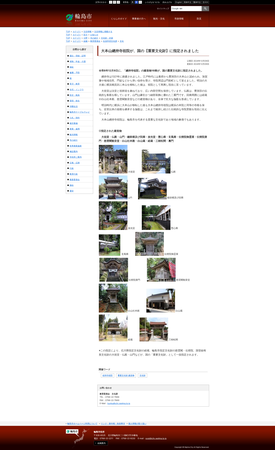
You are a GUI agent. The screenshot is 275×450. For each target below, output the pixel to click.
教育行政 (74, 174)
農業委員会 (75, 179)
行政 (72, 168)
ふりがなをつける (152, 2)
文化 (122, 41)
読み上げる (167, 2)
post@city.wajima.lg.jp (156, 438)
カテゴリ (77, 31)
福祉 (72, 67)
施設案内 (74, 151)
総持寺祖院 (108, 375)
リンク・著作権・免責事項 (113, 423)
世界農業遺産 (76, 146)
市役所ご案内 (76, 157)
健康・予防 (75, 72)
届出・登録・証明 (78, 55)
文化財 (143, 375)
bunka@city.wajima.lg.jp (118, 403)
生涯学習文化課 (110, 41)
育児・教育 (75, 84)
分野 (86, 38)
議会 (72, 185)
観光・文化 (159, 18)
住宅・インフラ (77, 89)
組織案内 (102, 443)
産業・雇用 (75, 129)
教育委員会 (95, 41)
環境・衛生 (75, 100)
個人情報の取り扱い (137, 423)
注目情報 (88, 31)
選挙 (72, 191)
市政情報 (179, 18)
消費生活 (74, 106)
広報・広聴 (75, 162)
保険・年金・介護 (78, 61)
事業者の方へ (139, 18)
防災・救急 (75, 95)
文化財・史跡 (107, 38)
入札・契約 (75, 117)
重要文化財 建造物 (126, 375)
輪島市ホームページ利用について (82, 423)
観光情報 (74, 134)
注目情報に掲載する (103, 31)
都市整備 (74, 123)
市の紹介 (94, 38)
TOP (68, 31)
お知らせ (94, 34)
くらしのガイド (119, 18)
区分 (86, 34)
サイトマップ (163, 8)
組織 (86, 41)
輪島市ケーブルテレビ (80, 112)
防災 (199, 18)
